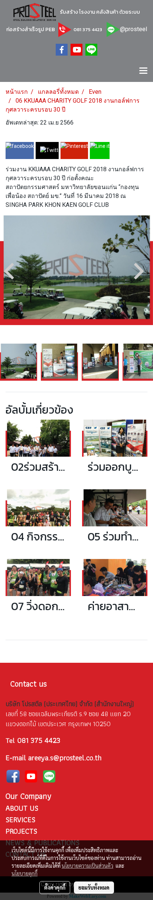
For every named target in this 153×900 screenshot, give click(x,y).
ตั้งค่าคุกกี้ (54, 887)
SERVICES (20, 819)
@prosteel (133, 29)
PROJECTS (21, 831)
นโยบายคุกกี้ (25, 873)
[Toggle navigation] (143, 71)
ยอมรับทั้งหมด (94, 887)
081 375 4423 (87, 29)
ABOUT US (22, 808)
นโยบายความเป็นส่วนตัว (87, 865)
